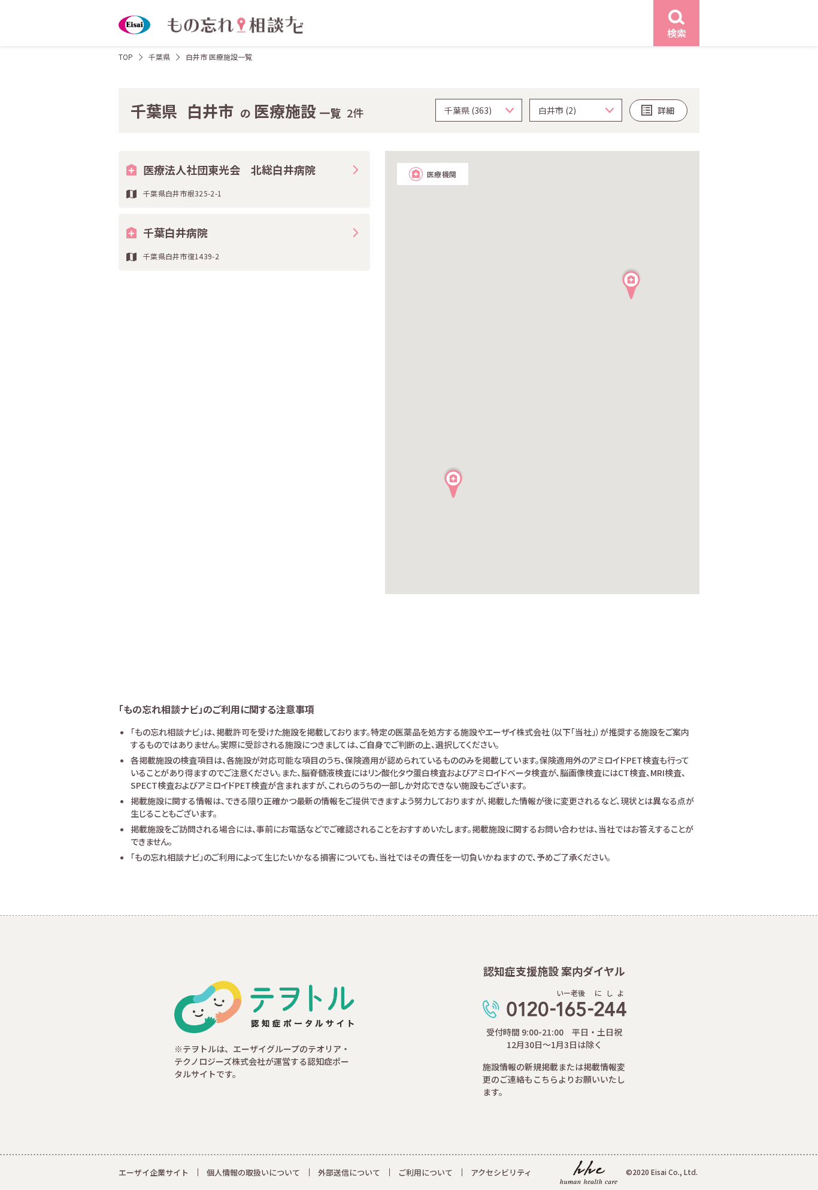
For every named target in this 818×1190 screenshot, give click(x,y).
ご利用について (425, 1172)
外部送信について (349, 1172)
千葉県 (159, 57)
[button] (453, 482)
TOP (126, 57)
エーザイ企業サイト (154, 1172)
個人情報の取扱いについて (253, 1172)
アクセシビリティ (501, 1172)
